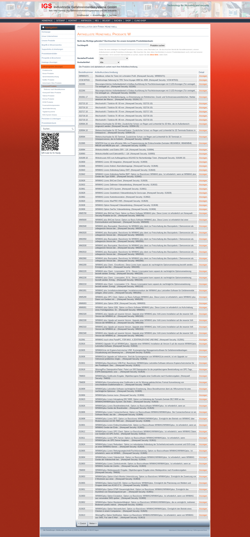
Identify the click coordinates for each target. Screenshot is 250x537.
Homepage (47, 21)
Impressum (172, 530)
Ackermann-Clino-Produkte (51, 83)
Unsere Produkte (48, 41)
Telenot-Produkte (48, 96)
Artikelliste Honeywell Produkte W (104, 34)
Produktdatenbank (49, 123)
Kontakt (72, 21)
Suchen (118, 21)
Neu (97, 21)
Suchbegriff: (82, 45)
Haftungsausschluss (200, 530)
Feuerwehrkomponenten (51, 105)
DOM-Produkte (47, 102)
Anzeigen (203, 76)
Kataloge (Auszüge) (49, 62)
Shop (128, 21)
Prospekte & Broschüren (51, 58)
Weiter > (92, 523)
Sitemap (60, 21)
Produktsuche (47, 70)
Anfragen (86, 21)
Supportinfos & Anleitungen (52, 49)
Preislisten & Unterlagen (51, 119)
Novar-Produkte (48, 73)
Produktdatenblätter (49, 54)
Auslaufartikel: (83, 62)
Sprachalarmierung (49, 108)
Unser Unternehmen (50, 36)
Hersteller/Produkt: (85, 58)
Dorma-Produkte (48, 99)
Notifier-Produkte (48, 80)
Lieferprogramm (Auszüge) (52, 67)
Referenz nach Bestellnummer (54, 89)
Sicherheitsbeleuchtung (50, 77)
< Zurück (82, 523)
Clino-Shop (140, 21)
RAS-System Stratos (49, 115)
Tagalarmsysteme (48, 112)
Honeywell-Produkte (49, 86)
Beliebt (106, 21)
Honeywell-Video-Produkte (51, 92)
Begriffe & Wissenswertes (52, 45)
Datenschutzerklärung (185, 530)
